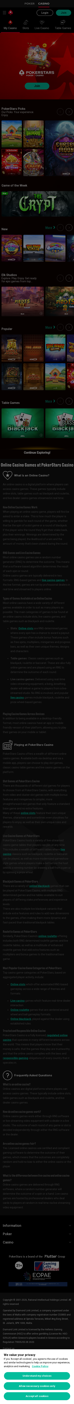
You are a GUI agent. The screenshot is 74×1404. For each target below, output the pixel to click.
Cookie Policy (40, 1366)
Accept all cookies (37, 1396)
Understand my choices (37, 1375)
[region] (37, 1376)
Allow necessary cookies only (37, 1386)
